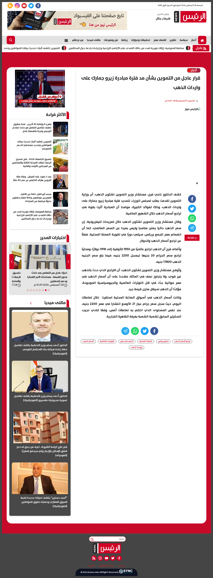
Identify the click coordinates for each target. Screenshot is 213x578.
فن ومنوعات (111, 40)
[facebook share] (192, 199)
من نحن (121, 566)
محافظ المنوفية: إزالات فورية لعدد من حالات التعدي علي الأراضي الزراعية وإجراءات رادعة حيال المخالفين (140, 48)
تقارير (173, 40)
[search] (11, 40)
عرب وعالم (78, 40)
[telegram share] (192, 228)
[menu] (66, 40)
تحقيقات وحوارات (140, 40)
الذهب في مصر (126, 341)
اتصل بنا (91, 566)
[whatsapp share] (192, 218)
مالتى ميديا (94, 40)
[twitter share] (192, 209)
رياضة (124, 40)
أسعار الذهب (88, 341)
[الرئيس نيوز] (189, 17)
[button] (49, 290)
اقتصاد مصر (160, 40)
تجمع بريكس (163, 341)
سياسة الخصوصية (107, 566)
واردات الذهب (136, 347)
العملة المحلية (145, 341)
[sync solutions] (125, 572)
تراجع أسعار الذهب (182, 341)
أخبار (193, 40)
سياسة (184, 40)
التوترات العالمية (107, 341)
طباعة (191, 237)
